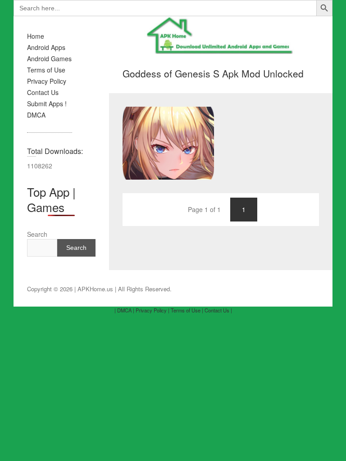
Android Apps (46, 47)
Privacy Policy (46, 81)
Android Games (49, 58)
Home (35, 36)
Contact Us (43, 92)
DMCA (36, 114)
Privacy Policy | (152, 310)
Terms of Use (46, 69)
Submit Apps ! (47, 103)
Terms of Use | (187, 310)
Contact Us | (218, 310)
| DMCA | (124, 310)
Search (37, 234)
